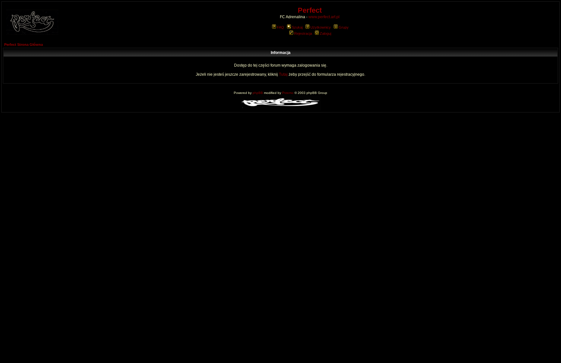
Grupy (344, 27)
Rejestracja (303, 33)
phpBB (258, 93)
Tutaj (283, 74)
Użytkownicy (320, 27)
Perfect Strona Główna (23, 44)
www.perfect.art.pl (324, 17)
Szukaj (297, 27)
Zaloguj (325, 33)
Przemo (287, 93)
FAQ (280, 27)
